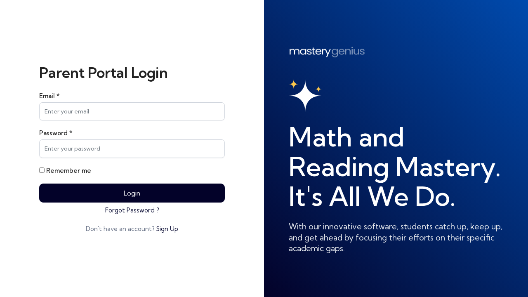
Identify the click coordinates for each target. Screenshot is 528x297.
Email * (49, 96)
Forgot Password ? (132, 210)
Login (132, 193)
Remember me (68, 170)
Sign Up (167, 229)
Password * (56, 133)
